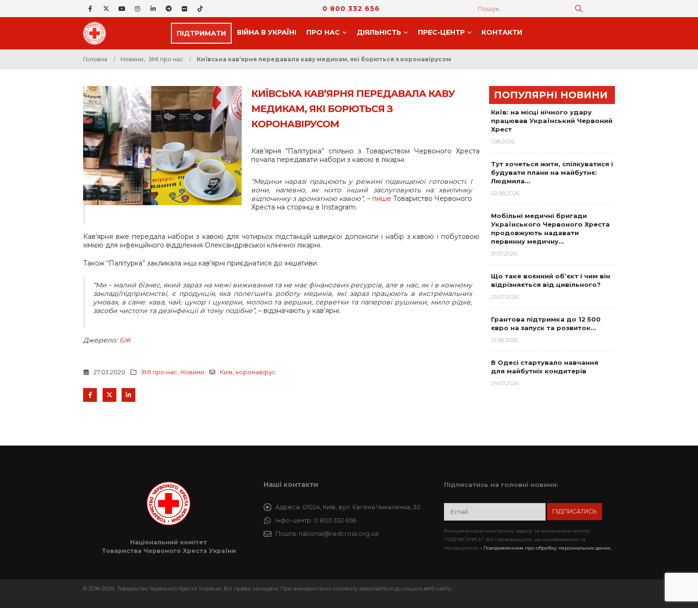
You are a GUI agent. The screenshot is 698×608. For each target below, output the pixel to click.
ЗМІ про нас (159, 372)
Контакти (501, 32)
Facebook (90, 395)
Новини (192, 372)
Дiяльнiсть (379, 32)
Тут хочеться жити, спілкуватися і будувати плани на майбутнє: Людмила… (552, 172)
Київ (226, 372)
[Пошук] (579, 8)
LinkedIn (128, 395)
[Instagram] (137, 8)
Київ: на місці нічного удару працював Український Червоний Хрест (552, 120)
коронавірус (256, 372)
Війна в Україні (266, 32)
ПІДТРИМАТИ (201, 33)
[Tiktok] (200, 8)
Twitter (109, 395)
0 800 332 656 (351, 8)
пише (381, 198)
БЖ (125, 340)
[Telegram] (168, 8)
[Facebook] (90, 8)
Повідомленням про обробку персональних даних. (547, 548)
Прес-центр (441, 32)
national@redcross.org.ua (338, 533)
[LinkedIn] (153, 8)
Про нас (323, 32)
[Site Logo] (97, 33)
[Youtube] (121, 8)
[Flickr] (184, 8)
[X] (106, 8)
